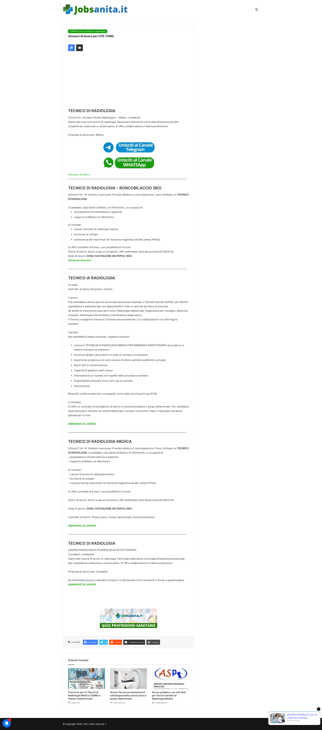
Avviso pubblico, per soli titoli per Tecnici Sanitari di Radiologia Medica (169, 695)
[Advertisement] (128, 79)
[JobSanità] (95, 9)
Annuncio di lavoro (79, 174)
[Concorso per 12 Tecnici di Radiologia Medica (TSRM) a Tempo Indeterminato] (86, 678)
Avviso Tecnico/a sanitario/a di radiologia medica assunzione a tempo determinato (128, 695)
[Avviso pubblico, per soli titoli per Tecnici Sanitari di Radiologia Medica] (170, 678)
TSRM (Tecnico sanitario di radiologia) (87, 31)
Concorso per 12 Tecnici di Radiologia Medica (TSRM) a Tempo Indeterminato (84, 695)
